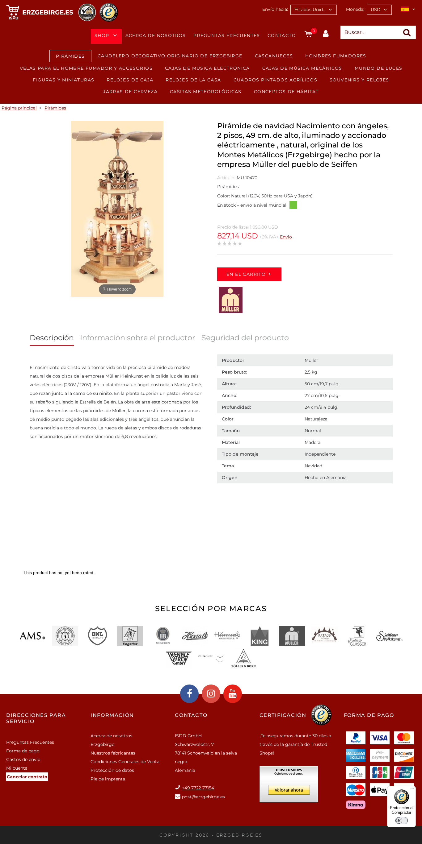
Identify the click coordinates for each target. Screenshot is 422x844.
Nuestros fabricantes (113, 753)
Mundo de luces (379, 68)
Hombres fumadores (335, 56)
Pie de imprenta (108, 779)
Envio (286, 237)
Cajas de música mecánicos (302, 68)
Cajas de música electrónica (207, 68)
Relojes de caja (130, 80)
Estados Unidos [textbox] (311, 9)
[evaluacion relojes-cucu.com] (289, 786)
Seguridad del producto (245, 337)
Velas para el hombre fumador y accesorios (86, 68)
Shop (102, 35)
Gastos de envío (23, 759)
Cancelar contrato (27, 777)
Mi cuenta (16, 768)
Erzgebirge (102, 744)
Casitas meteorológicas (206, 91)
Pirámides (70, 56)
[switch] (401, 820)
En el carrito (246, 274)
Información (112, 715)
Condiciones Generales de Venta (125, 761)
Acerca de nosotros (155, 35)
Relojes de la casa (193, 80)
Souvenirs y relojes (359, 80)
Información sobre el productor (137, 337)
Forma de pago (23, 751)
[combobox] (313, 10)
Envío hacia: (275, 9)
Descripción (52, 337)
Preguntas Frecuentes (226, 35)
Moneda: (355, 9)
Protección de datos (112, 770)
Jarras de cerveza (130, 91)
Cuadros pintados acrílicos (275, 80)
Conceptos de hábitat (286, 91)
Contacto (282, 35)
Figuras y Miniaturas (63, 80)
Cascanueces (274, 56)
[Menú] (412, 789)
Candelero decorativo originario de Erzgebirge (170, 56)
